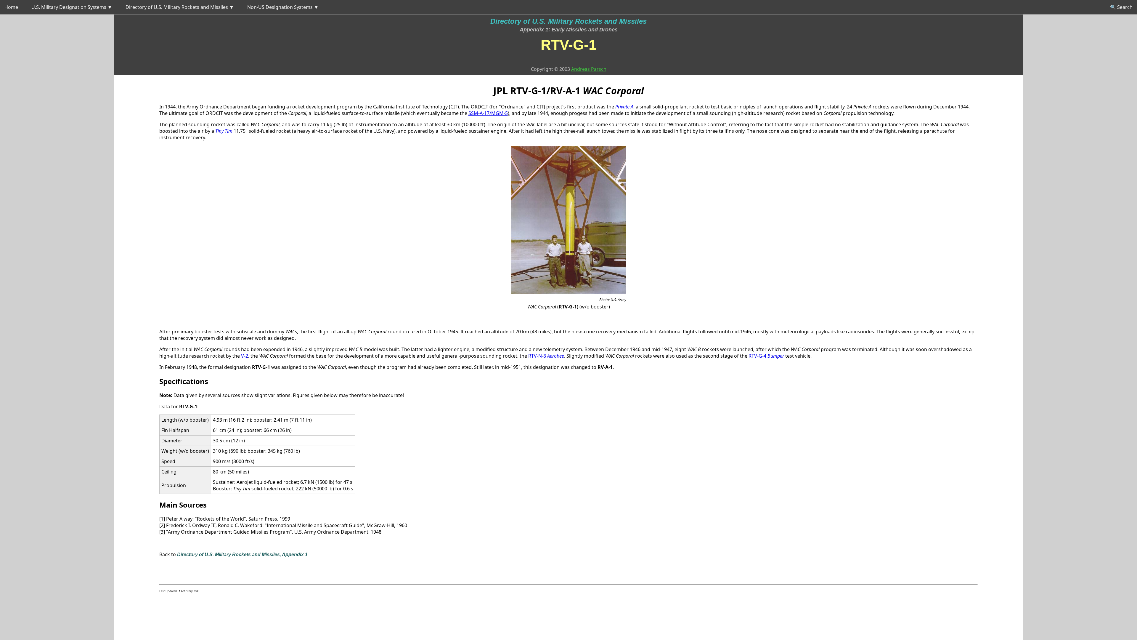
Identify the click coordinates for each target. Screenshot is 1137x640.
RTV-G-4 (766, 356)
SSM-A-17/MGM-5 (488, 113)
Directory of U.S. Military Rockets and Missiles (568, 21)
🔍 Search (1121, 7)
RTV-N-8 (546, 356)
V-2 (244, 356)
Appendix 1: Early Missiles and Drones (569, 30)
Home (11, 7)
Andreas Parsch (588, 69)
